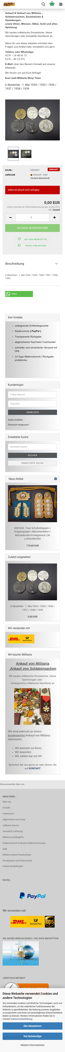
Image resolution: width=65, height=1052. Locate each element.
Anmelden (32, 412)
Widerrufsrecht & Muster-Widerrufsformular (24, 843)
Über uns (7, 801)
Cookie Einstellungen (13, 866)
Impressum (8, 813)
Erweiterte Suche (32, 463)
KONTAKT (35, 768)
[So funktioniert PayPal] (33, 895)
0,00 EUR (32, 616)
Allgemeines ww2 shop (14, 819)
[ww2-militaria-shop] (8, 4)
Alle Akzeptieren (32, 1026)
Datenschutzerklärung (21, 1019)
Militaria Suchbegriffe (13, 837)
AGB (5, 849)
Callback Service (11, 825)
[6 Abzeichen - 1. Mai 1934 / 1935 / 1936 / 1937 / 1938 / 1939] (32, 120)
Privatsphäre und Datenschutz (17, 860)
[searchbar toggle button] (43, 4)
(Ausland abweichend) (40, 178)
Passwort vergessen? (18, 424)
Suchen (32, 455)
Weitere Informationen (33, 1045)
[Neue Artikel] (55, 479)
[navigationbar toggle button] (60, 4)
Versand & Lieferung (13, 831)
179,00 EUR (32, 545)
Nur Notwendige (32, 1036)
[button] (10, 218)
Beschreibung (14, 263)
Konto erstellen (15, 420)
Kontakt (6, 807)
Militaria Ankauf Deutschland (17, 854)
